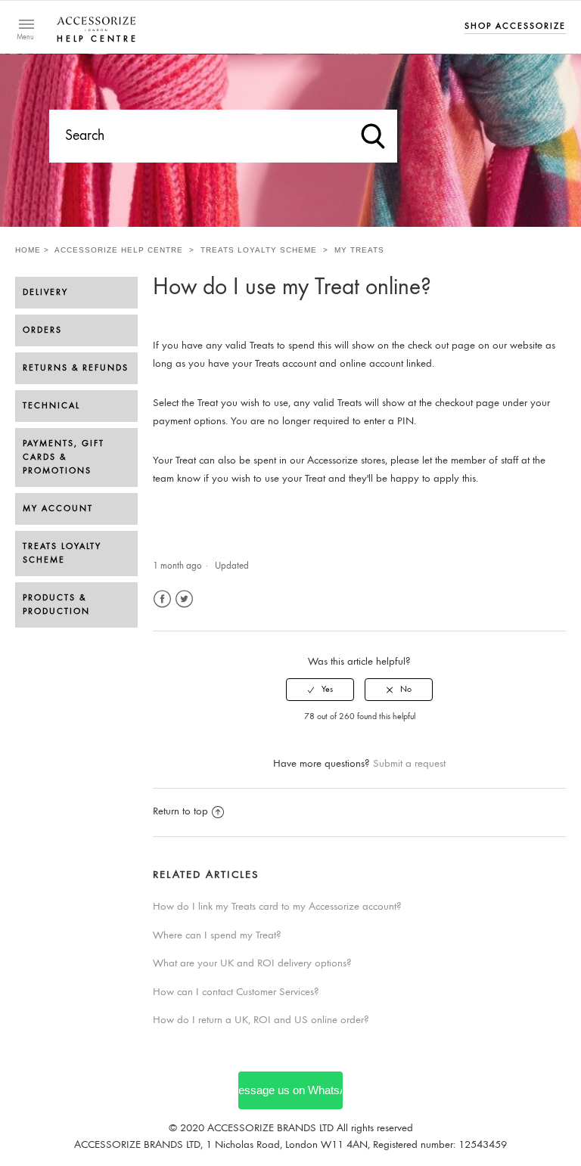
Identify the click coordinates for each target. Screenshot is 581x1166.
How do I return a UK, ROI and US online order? (261, 1020)
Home (28, 250)
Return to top (180, 811)
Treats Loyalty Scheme (260, 250)
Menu (25, 38)
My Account (58, 508)
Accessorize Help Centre (118, 250)
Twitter (184, 599)
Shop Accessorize (515, 26)
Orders (42, 330)
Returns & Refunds (76, 368)
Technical (51, 406)
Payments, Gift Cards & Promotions (63, 457)
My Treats (359, 250)
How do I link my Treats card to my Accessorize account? (277, 907)
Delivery (45, 292)
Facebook (162, 599)
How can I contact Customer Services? (236, 992)
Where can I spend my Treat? (217, 935)
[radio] (320, 689)
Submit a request (409, 764)
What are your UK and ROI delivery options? (252, 963)
